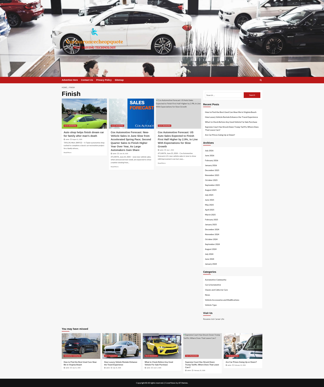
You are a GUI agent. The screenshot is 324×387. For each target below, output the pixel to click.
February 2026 (211, 160)
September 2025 (212, 185)
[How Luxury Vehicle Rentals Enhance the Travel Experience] (121, 346)
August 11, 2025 (77, 139)
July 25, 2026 (117, 368)
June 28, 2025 (123, 153)
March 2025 (210, 214)
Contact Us (87, 80)
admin (67, 139)
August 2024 (211, 249)
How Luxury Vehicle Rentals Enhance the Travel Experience (231, 117)
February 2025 (211, 219)
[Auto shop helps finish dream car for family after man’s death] (84, 114)
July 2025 (209, 195)
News (207, 295)
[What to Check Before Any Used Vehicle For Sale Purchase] (162, 346)
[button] (260, 80)
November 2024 (212, 234)
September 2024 (212, 244)
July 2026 (209, 150)
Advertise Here (70, 80)
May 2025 (209, 205)
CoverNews (170, 383)
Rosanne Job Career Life (213, 319)
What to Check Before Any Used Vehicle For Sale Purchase (231, 122)
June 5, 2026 (157, 368)
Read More (67, 152)
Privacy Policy (104, 80)
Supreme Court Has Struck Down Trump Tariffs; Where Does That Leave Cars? (232, 128)
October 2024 (211, 239)
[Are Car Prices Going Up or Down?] (243, 346)
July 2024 (209, 254)
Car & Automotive (70, 125)
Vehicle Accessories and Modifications (222, 300)
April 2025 (209, 210)
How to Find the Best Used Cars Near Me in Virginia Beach (230, 112)
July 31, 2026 (76, 368)
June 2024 (209, 259)
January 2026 (211, 165)
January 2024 (211, 264)
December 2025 (212, 170)
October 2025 (211, 180)
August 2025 (211, 190)
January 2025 (211, 224)
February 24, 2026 (240, 365)
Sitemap (119, 80)
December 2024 (212, 229)
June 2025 (209, 200)
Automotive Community (215, 280)
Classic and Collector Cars (216, 290)
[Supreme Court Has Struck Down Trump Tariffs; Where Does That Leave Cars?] (202, 346)
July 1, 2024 (170, 150)
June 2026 (209, 155)
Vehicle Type (211, 305)
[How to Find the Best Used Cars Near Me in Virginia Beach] (81, 346)
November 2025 (212, 175)
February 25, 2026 (199, 370)
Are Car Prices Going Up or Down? (220, 135)
